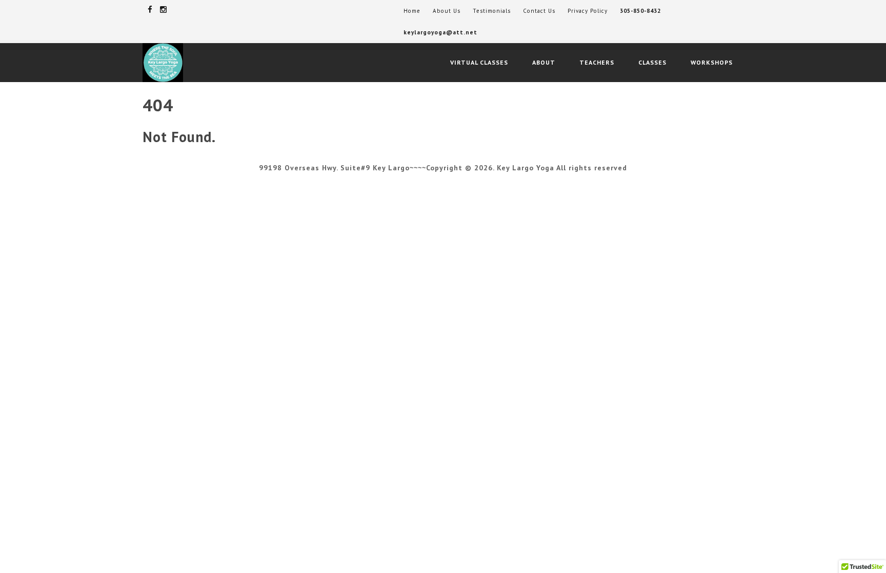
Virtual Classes (479, 62)
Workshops (712, 62)
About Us (446, 10)
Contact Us (539, 10)
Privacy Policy (588, 10)
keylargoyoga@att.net (440, 32)
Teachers (596, 62)
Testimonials (492, 10)
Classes (652, 62)
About (543, 62)
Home (412, 10)
